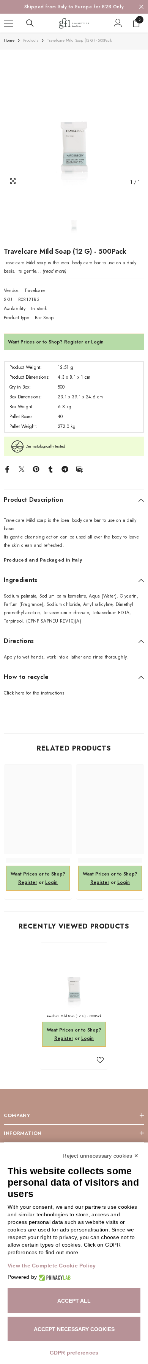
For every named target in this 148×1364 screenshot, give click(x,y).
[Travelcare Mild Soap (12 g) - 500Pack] (74, 976)
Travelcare (34, 290)
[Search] (30, 23)
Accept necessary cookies (74, 1329)
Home (9, 40)
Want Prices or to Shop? (45, 342)
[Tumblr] (50, 468)
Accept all (74, 1301)
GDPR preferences (74, 1353)
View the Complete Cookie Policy (52, 1266)
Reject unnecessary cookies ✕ (101, 1156)
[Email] (79, 468)
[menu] (8, 23)
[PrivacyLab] (54, 1277)
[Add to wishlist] (100, 1060)
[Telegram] (64, 468)
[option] (74, 7)
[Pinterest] (36, 468)
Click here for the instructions (34, 693)
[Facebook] (7, 468)
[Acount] (118, 23)
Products (31, 40)
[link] (38, 860)
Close (141, 7)
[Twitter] (21, 468)
